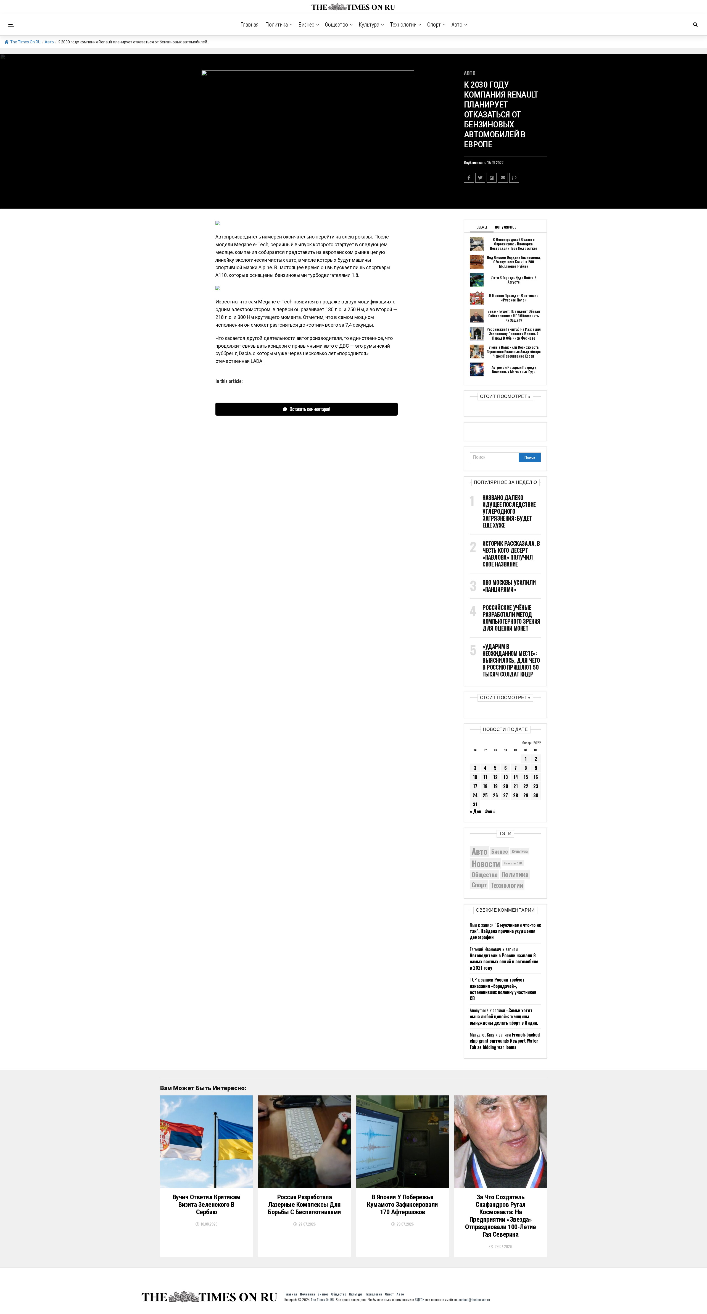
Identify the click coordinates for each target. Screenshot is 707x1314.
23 (535, 786)
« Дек (475, 811)
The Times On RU (25, 42)
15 (526, 777)
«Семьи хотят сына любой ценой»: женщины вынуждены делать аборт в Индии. (504, 1016)
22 (525, 786)
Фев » (489, 811)
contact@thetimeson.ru (474, 1299)
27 (505, 795)
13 (505, 777)
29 (525, 795)
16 (536, 777)
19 (495, 786)
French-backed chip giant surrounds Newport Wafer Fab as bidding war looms (505, 1040)
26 (495, 795)
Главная (250, 24)
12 (495, 777)
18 (485, 786)
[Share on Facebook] (469, 178)
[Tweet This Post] (480, 178)
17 (475, 786)
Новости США (513, 863)
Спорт (434, 24)
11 (485, 777)
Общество (336, 24)
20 (505, 786)
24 (475, 795)
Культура (369, 24)
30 (535, 795)
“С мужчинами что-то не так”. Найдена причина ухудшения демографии (505, 931)
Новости (486, 863)
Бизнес (306, 24)
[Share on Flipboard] (492, 178)
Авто (457, 24)
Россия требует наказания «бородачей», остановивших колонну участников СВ (503, 988)
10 (475, 777)
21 (515, 786)
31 (475, 804)
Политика (276, 24)
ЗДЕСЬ (419, 1299)
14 (515, 777)
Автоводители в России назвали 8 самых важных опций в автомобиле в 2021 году (504, 961)
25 (485, 795)
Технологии (403, 24)
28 (515, 795)
